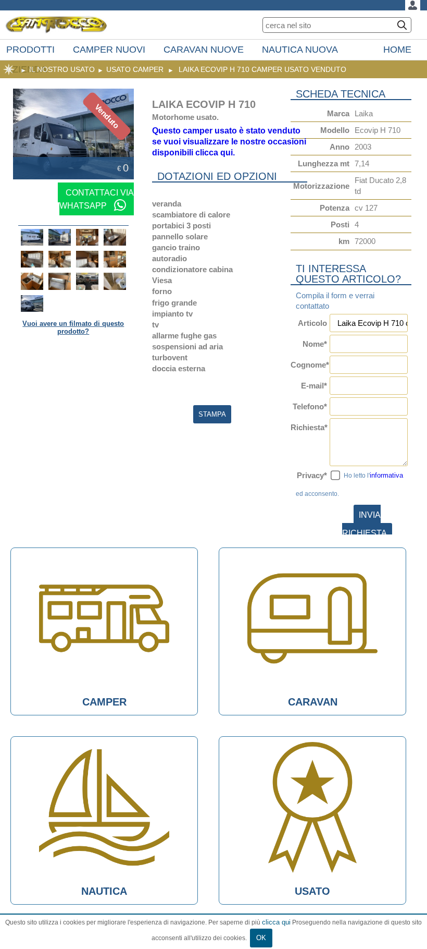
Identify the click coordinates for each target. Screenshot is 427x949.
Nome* (314, 343)
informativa (386, 475)
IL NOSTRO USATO (62, 69)
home (9, 69)
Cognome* (308, 364)
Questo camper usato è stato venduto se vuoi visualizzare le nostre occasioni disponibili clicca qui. (229, 141)
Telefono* (309, 406)
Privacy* (311, 475)
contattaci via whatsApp (96, 199)
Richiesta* (308, 427)
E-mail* (313, 385)
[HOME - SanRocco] (56, 25)
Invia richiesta (364, 524)
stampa (212, 414)
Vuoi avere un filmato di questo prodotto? (73, 327)
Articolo (312, 323)
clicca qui (276, 922)
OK (261, 938)
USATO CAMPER (135, 69)
